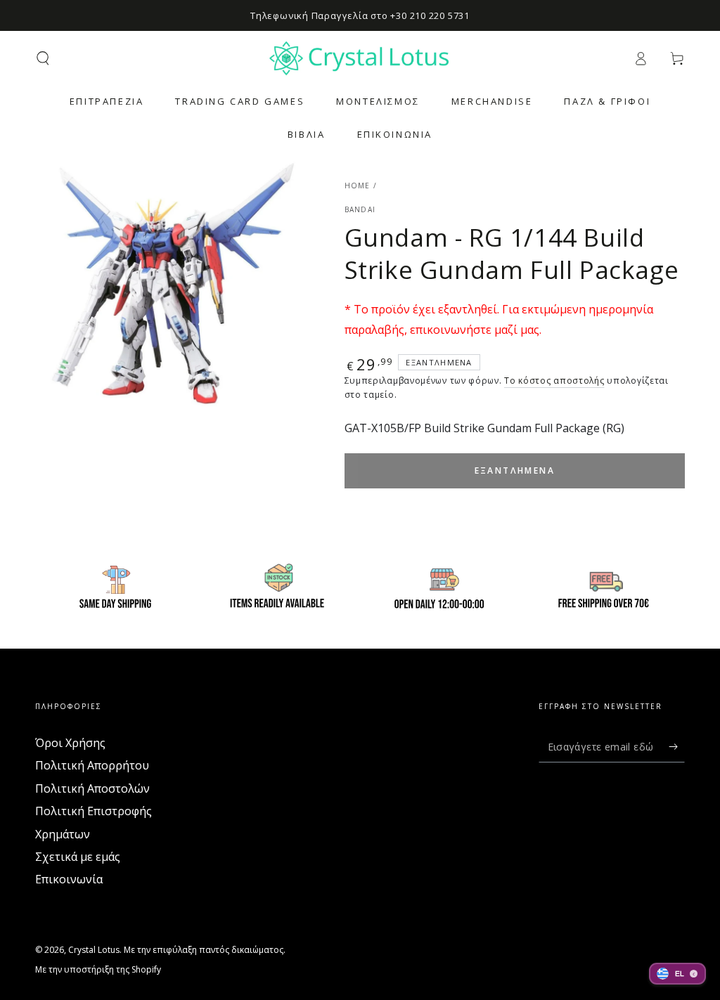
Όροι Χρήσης (70, 743)
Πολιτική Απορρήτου (92, 765)
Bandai (360, 209)
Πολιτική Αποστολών (92, 788)
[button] (43, 58)
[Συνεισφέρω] (677, 746)
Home (358, 185)
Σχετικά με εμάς (77, 856)
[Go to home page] (360, 58)
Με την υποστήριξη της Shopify (98, 969)
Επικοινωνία (69, 879)
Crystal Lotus (94, 950)
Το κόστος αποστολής (554, 381)
